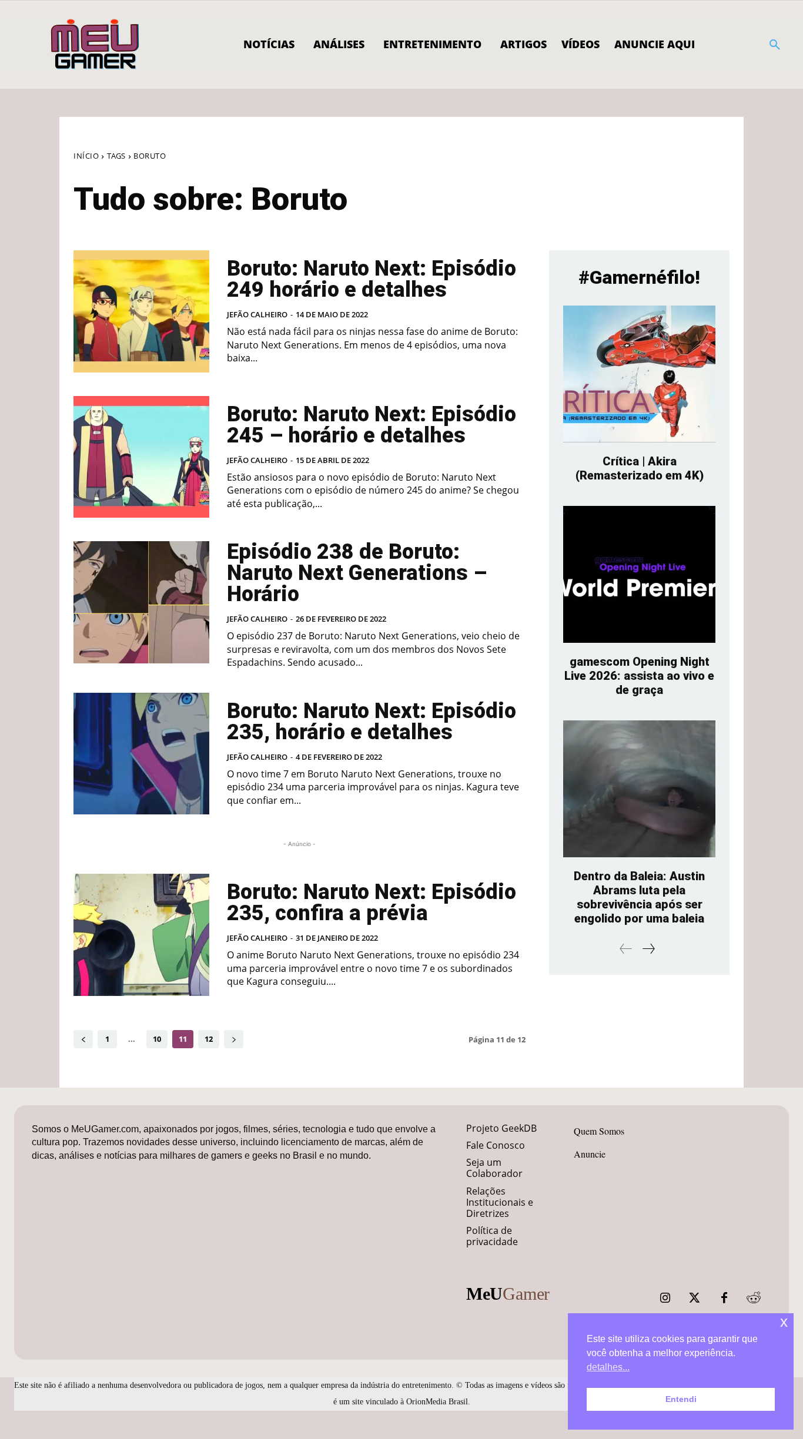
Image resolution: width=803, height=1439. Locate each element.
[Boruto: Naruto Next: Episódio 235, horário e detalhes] (141, 754)
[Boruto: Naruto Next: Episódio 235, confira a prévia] (141, 935)
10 (157, 1039)
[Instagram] (665, 1298)
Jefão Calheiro (257, 314)
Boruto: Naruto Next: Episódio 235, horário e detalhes (371, 721)
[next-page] (233, 1039)
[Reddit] (753, 1298)
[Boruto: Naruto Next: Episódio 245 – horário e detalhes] (141, 457)
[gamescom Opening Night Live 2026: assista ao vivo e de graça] (639, 574)
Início (86, 155)
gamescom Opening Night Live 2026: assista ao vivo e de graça (639, 676)
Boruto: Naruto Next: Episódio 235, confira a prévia (371, 902)
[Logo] (95, 44)
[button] (775, 45)
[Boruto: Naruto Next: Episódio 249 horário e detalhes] (141, 311)
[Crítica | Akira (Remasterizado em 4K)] (639, 374)
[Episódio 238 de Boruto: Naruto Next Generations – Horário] (141, 602)
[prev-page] (83, 1039)
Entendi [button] (681, 1399)
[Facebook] (724, 1298)
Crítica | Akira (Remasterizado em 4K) (640, 468)
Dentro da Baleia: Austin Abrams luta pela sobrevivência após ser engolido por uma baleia (639, 897)
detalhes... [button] (608, 1367)
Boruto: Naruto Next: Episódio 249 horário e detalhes (371, 279)
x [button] (784, 1321)
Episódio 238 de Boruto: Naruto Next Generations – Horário (357, 572)
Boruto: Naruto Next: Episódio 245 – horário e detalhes (371, 425)
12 (209, 1039)
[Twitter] (695, 1298)
